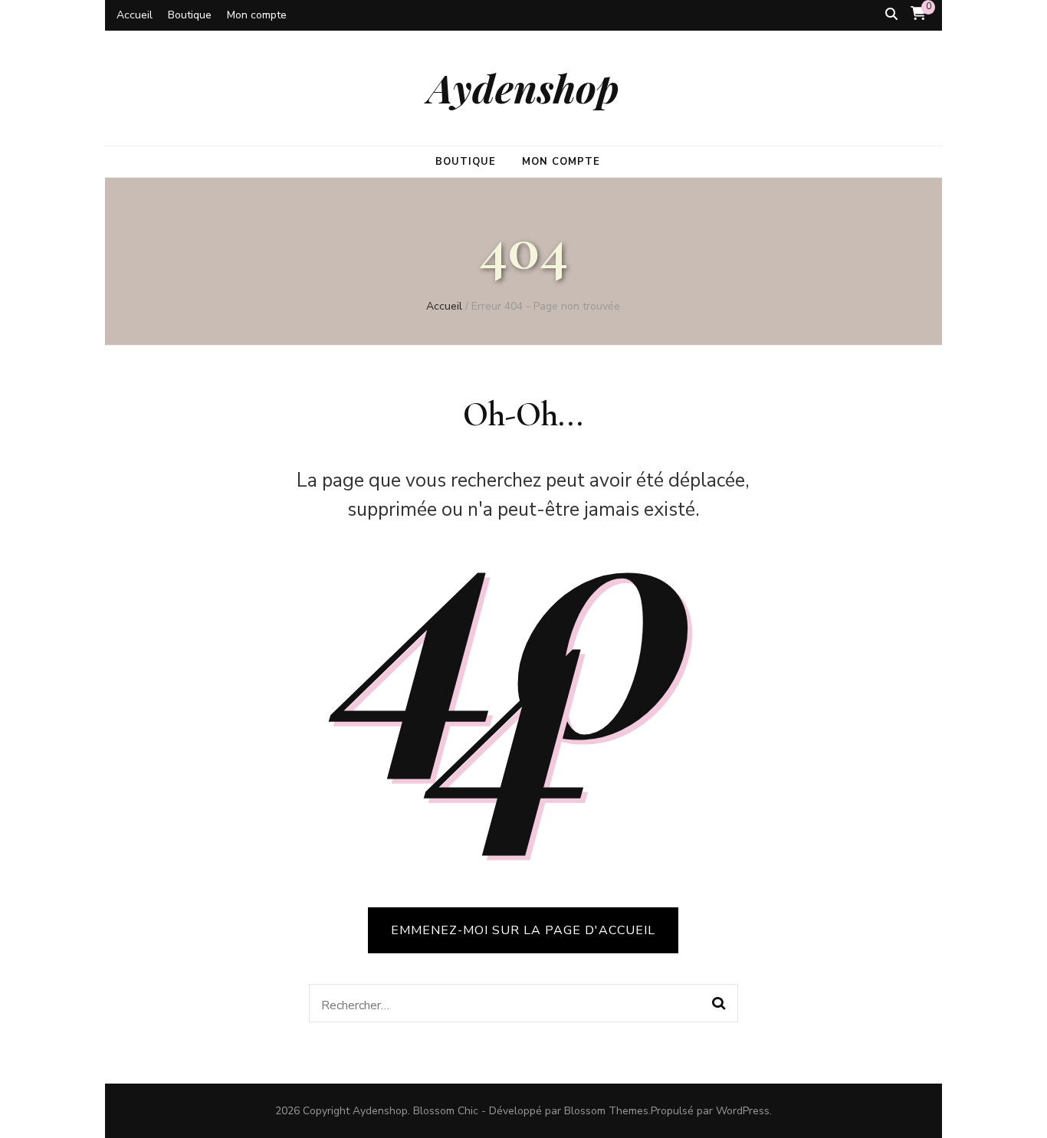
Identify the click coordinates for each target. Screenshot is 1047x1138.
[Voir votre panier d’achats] (918, 14)
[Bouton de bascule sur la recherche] (891, 14)
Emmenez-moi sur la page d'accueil (523, 930)
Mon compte (257, 15)
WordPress (743, 1111)
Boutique (190, 15)
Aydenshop (523, 87)
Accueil (135, 15)
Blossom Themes (606, 1111)
